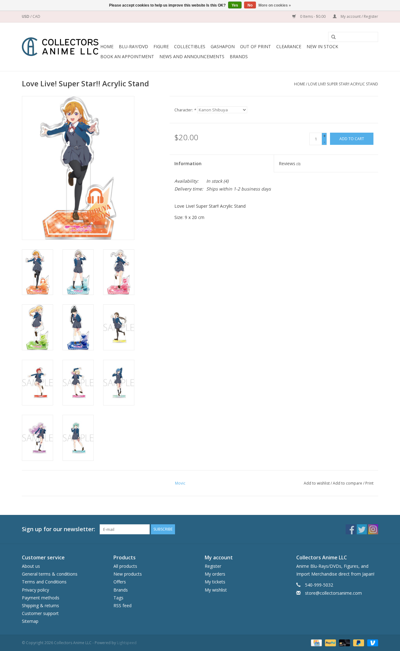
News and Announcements (191, 56)
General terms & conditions (50, 574)
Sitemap (30, 621)
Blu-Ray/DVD (133, 46)
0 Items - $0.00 (313, 16)
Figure (161, 46)
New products (127, 574)
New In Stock (322, 46)
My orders (215, 574)
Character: (185, 110)
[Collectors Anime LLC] (60, 47)
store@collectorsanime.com (333, 593)
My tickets (215, 582)
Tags (118, 598)
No (250, 5)
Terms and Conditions (44, 582)
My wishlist (216, 590)
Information (188, 163)
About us (31, 566)
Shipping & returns (40, 605)
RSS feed (122, 605)
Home (106, 46)
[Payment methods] (315, 642)
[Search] (331, 37)
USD (26, 16)
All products (125, 566)
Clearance (288, 46)
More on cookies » (274, 5)
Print (369, 483)
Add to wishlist (317, 483)
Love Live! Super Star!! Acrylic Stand (343, 84)
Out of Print (255, 46)
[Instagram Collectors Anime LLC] (373, 529)
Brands (239, 56)
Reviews (289, 163)
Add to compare (348, 483)
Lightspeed (127, 642)
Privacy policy (35, 590)
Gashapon (223, 46)
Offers (119, 582)
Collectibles (189, 46)
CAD (36, 16)
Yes (235, 5)
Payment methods (40, 598)
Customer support (40, 613)
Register (213, 566)
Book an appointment (127, 56)
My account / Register (359, 16)
